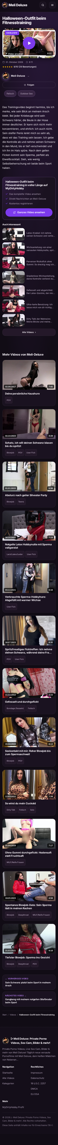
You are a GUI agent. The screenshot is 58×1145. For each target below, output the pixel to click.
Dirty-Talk (11, 810)
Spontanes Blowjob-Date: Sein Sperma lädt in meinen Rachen (28, 907)
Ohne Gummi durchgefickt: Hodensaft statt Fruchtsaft (28, 854)
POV (9, 400)
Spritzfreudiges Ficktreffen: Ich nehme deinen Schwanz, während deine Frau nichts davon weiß (28, 651)
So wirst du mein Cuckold (20, 803)
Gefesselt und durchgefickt (21, 701)
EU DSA (35, 1094)
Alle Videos (29, 332)
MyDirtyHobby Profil (14, 1107)
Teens (21, 501)
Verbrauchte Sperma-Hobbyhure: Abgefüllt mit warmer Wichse (25, 598)
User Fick (30, 452)
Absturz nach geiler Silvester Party (26, 495)
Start (4, 1015)
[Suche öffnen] (43, 5)
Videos (13, 1015)
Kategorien (8, 1083)
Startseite (7, 1072)
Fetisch (10, 93)
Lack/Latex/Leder (15, 554)
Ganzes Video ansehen (34, 213)
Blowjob (10, 452)
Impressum (37, 1072)
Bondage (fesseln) (15, 708)
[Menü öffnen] (52, 5)
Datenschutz (37, 1078)
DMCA (34, 1088)
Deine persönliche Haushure (22, 393)
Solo (32, 810)
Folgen (41, 86)
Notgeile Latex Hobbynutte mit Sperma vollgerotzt (28, 546)
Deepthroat (23, 915)
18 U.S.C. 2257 (38, 1083)
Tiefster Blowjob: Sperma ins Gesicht (27, 957)
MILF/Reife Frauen (15, 862)
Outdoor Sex (26, 93)
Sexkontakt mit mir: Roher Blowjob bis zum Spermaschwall (28, 752)
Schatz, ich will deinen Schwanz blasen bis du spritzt (29, 444)
